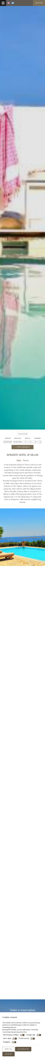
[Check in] (7, 442)
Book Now (7, 616)
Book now (39, 3)
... (22, 987)
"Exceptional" (22, 726)
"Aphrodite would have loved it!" (22, 875)
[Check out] (17, 442)
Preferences (24, 1038)
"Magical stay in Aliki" (22, 848)
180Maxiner (22, 822)
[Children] (37, 442)
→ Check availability (22, 447)
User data (7, 1038)
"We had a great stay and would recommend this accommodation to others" (22, 909)
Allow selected (23, 1049)
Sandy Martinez (22, 752)
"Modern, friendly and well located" (22, 698)
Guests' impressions (22, 680)
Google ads (30, 1035)
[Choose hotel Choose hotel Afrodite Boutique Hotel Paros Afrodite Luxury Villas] (22, 434)
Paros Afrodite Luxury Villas (22, 659)
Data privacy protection (19, 1032)
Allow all (8, 1054)
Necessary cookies (11, 1035)
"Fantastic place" (22, 966)
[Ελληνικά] (12, 3)
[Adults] (27, 442)
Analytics (6, 1042)
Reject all (8, 1049)
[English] (8, 3)
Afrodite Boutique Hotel (19, 611)
